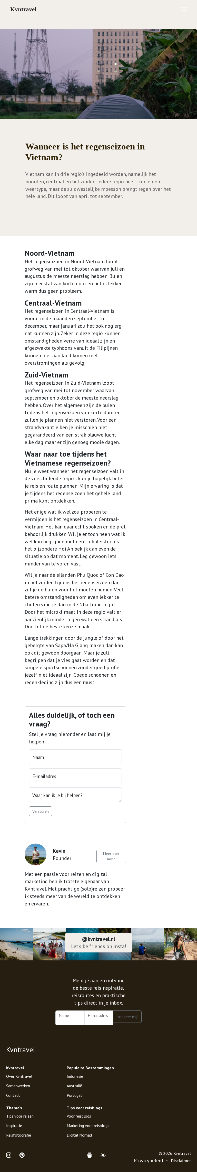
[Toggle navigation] (183, 9)
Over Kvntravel (19, 1076)
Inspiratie (14, 1125)
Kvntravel (23, 9)
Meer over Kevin (111, 856)
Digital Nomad (79, 1135)
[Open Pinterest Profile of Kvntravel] (22, 1155)
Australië (74, 1085)
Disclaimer (181, 1161)
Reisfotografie (18, 1135)
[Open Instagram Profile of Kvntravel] (10, 1155)
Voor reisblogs (79, 1116)
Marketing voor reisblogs (88, 1125)
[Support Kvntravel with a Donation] (91, 1155)
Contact (13, 1095)
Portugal (74, 1095)
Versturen (40, 811)
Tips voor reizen (20, 1116)
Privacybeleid (148, 1160)
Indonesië (75, 1076)
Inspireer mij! (127, 1016)
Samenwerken (18, 1085)
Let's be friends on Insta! (98, 946)
